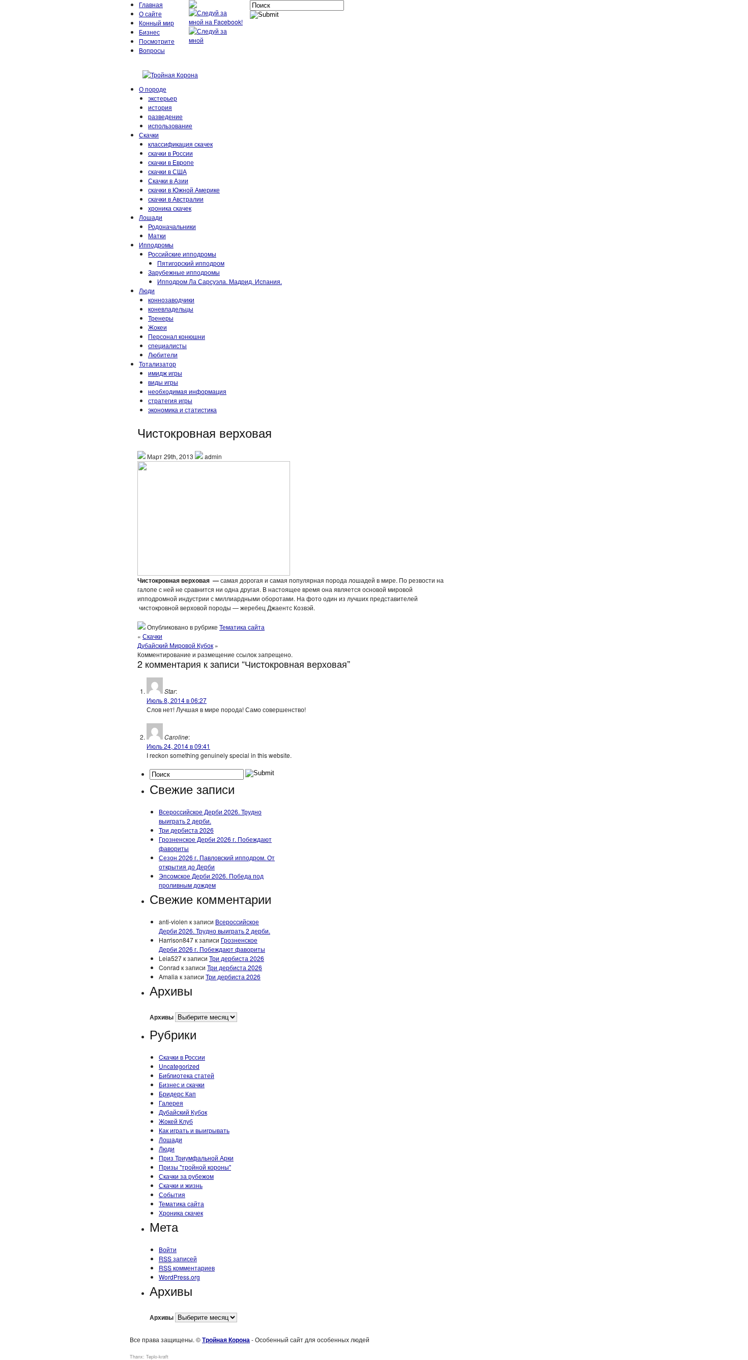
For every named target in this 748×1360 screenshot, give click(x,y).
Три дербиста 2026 (186, 830)
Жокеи (157, 327)
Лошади (150, 217)
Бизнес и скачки (182, 1084)
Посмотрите (157, 41)
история (160, 107)
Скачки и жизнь (181, 1185)
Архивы (162, 1017)
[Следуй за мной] (217, 40)
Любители (163, 354)
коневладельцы (170, 308)
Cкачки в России (182, 1057)
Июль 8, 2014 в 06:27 (177, 700)
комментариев (187, 1267)
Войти (168, 1249)
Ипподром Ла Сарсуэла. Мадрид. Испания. (219, 281)
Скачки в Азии (168, 180)
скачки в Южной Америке (184, 189)
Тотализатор (157, 363)
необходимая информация (187, 391)
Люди (147, 290)
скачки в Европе (171, 162)
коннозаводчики (171, 299)
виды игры (163, 382)
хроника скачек (169, 208)
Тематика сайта (242, 626)
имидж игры (165, 373)
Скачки (149, 134)
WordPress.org (179, 1276)
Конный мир (156, 22)
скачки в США (167, 171)
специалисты (167, 345)
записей (178, 1258)
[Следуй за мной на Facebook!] (217, 21)
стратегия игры (170, 400)
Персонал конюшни (176, 336)
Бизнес (149, 31)
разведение (165, 116)
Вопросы (152, 50)
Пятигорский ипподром (190, 263)
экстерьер (162, 98)
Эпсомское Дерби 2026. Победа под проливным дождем (211, 880)
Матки (157, 235)
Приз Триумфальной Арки (196, 1157)
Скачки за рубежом (186, 1176)
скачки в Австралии (176, 198)
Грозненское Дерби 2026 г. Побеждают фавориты (212, 944)
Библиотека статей (186, 1075)
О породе (152, 88)
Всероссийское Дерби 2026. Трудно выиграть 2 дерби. (210, 816)
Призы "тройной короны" (195, 1167)
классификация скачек (180, 143)
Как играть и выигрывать (194, 1130)
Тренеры (161, 318)
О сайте (150, 13)
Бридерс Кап (177, 1093)
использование (170, 125)
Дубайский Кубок (183, 1112)
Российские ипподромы (182, 253)
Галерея (171, 1102)
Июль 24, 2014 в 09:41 (178, 746)
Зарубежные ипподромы (184, 272)
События (172, 1194)
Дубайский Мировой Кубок (175, 645)
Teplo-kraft (157, 1356)
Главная (151, 4)
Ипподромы (156, 244)
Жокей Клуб (176, 1121)
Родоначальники (172, 226)
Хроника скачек (181, 1212)
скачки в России (170, 153)
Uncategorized (179, 1066)
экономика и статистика (182, 409)
